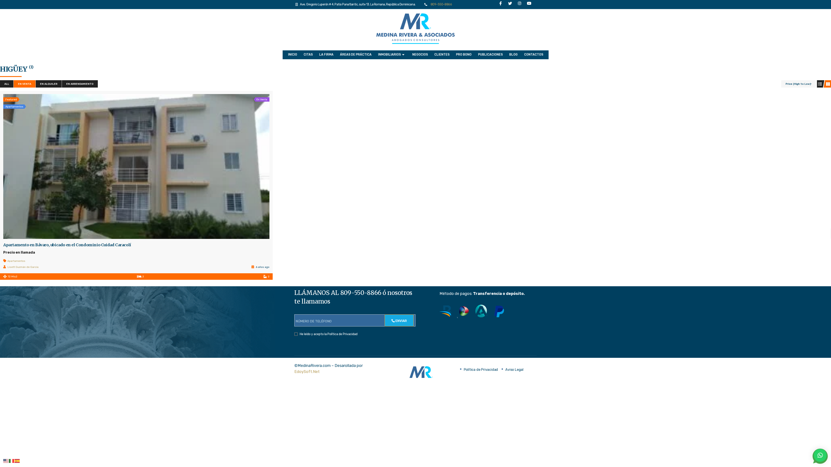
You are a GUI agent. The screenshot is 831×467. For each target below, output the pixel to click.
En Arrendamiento (79, 83)
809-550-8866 (440, 4)
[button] (820, 455)
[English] (6, 461)
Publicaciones (490, 54)
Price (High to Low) (798, 83)
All (6, 83)
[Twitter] (510, 4)
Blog (513, 54)
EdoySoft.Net (307, 371)
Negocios (420, 54)
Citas (308, 54)
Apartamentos (16, 260)
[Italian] (11, 461)
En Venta (24, 83)
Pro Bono (464, 54)
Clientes (441, 54)
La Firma (326, 54)
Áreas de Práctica (356, 54)
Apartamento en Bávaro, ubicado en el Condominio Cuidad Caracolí (67, 245)
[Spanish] (17, 461)
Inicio (292, 54)
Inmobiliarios (389, 54)
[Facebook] (500, 4)
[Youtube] (529, 4)
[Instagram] (519, 4)
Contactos (533, 54)
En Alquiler (48, 83)
